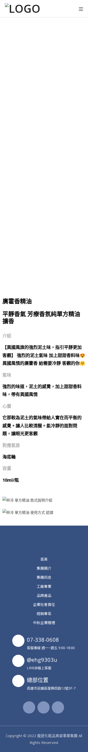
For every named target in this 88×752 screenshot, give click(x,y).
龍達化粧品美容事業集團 (57, 735)
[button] (44, 31)
